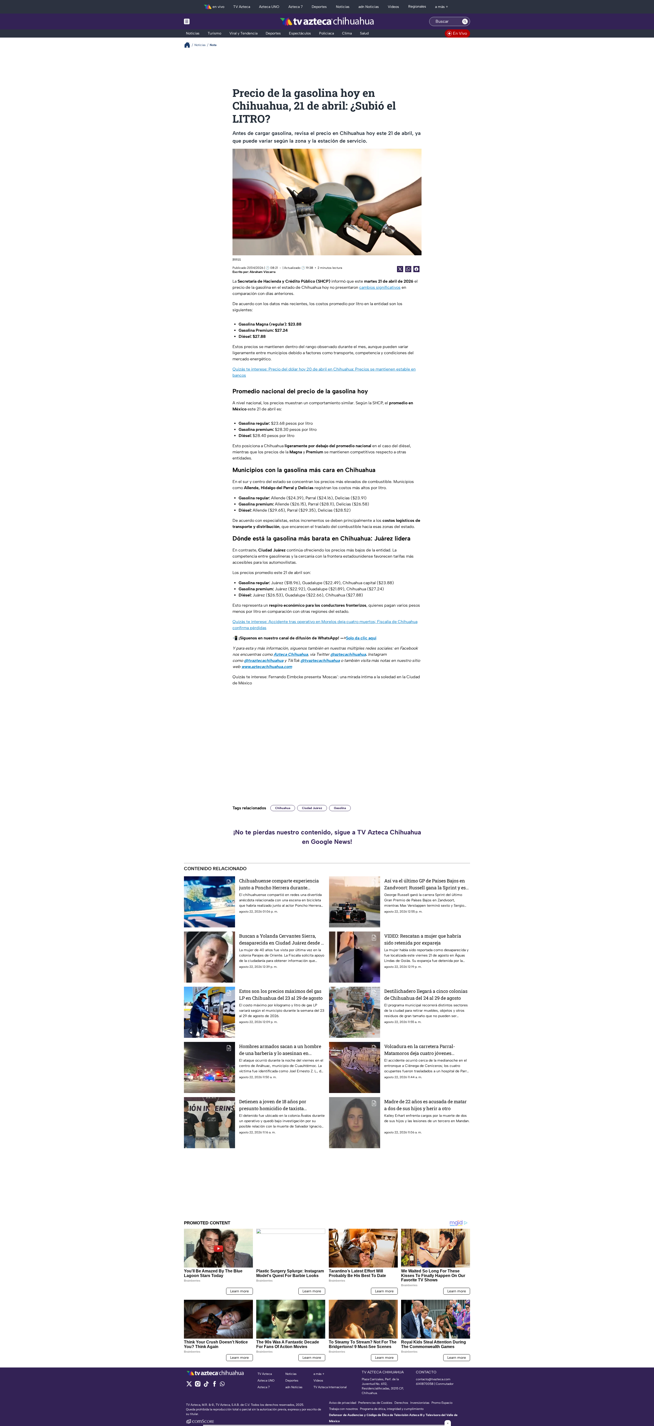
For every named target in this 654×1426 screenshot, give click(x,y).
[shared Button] (408, 269)
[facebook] (214, 1385)
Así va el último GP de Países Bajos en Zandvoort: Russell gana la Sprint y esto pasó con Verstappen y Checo (427, 884)
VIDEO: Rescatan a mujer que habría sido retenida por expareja (422, 939)
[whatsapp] (222, 1385)
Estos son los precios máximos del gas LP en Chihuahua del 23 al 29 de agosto (281, 994)
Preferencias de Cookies (375, 1403)
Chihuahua (282, 808)
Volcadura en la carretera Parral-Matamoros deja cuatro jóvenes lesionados (419, 1050)
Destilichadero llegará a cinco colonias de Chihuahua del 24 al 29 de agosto (426, 994)
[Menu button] (204, 21)
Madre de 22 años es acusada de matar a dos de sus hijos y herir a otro (425, 1104)
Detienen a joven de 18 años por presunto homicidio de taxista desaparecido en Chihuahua (272, 1105)
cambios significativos (380, 287)
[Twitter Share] (400, 269)
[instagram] (197, 1385)
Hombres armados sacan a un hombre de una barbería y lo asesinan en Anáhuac (280, 1050)
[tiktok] (206, 1385)
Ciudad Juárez (312, 808)
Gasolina (340, 808)
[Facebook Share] (416, 269)
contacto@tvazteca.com (433, 1379)
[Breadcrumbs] (189, 45)
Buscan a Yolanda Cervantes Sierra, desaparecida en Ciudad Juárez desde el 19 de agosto (282, 939)
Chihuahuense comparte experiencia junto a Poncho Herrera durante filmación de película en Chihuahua (279, 884)
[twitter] (189, 1385)
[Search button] (465, 21)
